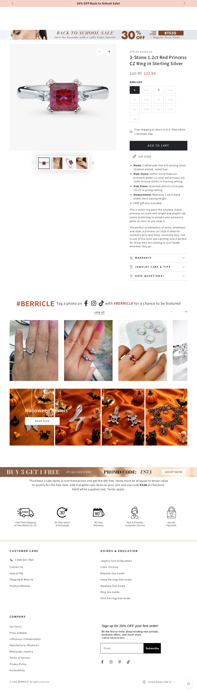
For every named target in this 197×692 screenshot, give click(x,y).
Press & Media (18, 633)
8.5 (148, 110)
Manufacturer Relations (24, 645)
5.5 (172, 91)
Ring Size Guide (109, 592)
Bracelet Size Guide (112, 573)
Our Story (15, 626)
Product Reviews (20, 586)
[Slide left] (13, 3)
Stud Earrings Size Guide (115, 598)
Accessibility (17, 670)
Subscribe (152, 648)
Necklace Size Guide (112, 586)
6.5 (148, 100)
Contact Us (16, 567)
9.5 (172, 110)
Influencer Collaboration (25, 639)
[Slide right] (184, 3)
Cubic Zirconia (109, 567)
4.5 (148, 91)
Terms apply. (116, 489)
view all (99, 312)
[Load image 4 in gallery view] (82, 163)
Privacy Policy (18, 664)
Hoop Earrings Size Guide (116, 579)
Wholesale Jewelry (21, 651)
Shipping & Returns (21, 579)
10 (136, 120)
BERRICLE (23, 681)
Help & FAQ (16, 573)
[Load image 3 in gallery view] (69, 163)
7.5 (172, 100)
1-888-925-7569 (24, 560)
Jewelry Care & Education (116, 561)
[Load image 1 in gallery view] (44, 163)
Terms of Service (20, 657)
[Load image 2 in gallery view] (56, 163)
